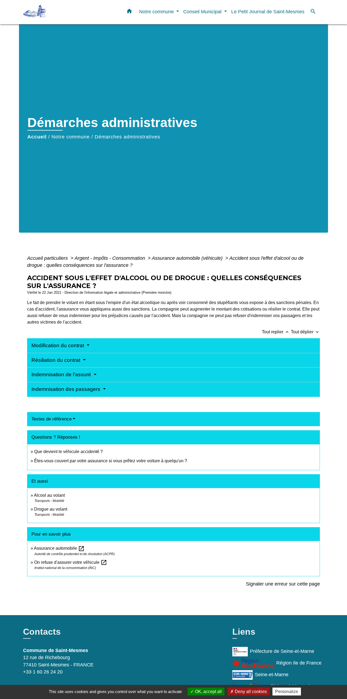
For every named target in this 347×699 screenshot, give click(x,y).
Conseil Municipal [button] (203, 11)
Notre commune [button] (157, 11)
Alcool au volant (49, 495)
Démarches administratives (127, 137)
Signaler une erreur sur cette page (283, 584)
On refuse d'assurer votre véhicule (70, 562)
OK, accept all (208, 691)
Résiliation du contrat (56, 360)
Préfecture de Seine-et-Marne (282, 651)
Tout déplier (305, 332)
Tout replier (276, 332)
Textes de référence (51, 419)
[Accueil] (57, 12)
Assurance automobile (59, 548)
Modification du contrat (58, 345)
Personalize (286, 691)
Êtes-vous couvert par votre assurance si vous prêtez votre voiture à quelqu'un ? (110, 460)
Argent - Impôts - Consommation (110, 258)
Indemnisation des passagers (66, 389)
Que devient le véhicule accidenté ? (68, 451)
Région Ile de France (299, 663)
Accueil (37, 137)
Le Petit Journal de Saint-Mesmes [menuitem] (267, 11)
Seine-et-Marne (271, 674)
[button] (129, 12)
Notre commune (71, 137)
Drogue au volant (50, 509)
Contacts (42, 632)
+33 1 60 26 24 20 (43, 672)
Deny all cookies (250, 691)
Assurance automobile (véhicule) (188, 258)
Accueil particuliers (48, 258)
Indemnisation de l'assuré (61, 374)
